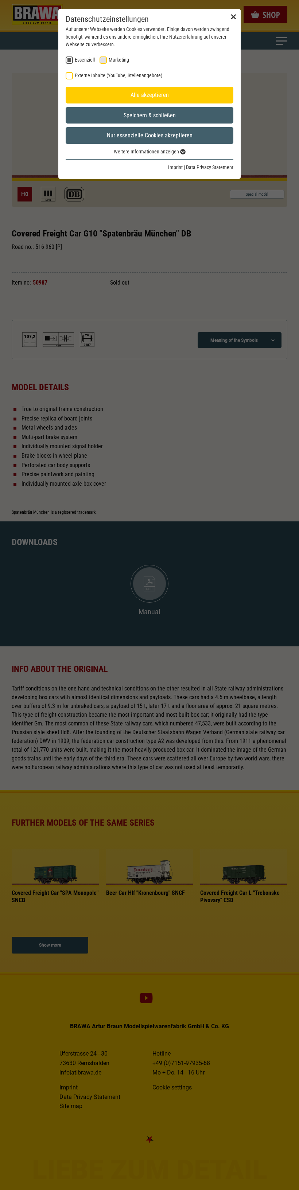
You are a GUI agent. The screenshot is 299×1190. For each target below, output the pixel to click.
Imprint (175, 167)
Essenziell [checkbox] (85, 60)
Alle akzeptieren (150, 94)
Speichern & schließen (150, 115)
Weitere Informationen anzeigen (147, 151)
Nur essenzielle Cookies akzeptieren (150, 135)
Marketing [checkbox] (119, 60)
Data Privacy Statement (209, 167)
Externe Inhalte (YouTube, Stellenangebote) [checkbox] (118, 75)
